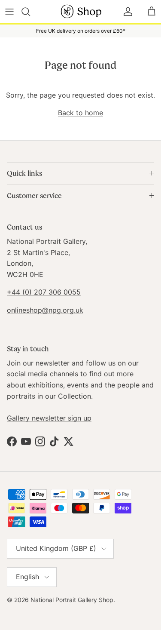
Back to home (80, 112)
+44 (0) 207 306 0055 (44, 292)
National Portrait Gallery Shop (71, 599)
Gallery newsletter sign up (49, 418)
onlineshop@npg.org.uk (45, 310)
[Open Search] (31, 11)
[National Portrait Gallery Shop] (80, 11)
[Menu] (9, 11)
